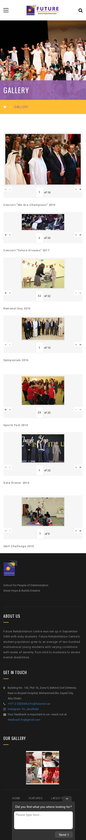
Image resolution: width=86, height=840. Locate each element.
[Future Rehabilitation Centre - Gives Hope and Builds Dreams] (43, 10)
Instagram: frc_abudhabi (23, 709)
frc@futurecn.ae (40, 703)
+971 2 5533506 (18, 703)
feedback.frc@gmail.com (24, 719)
